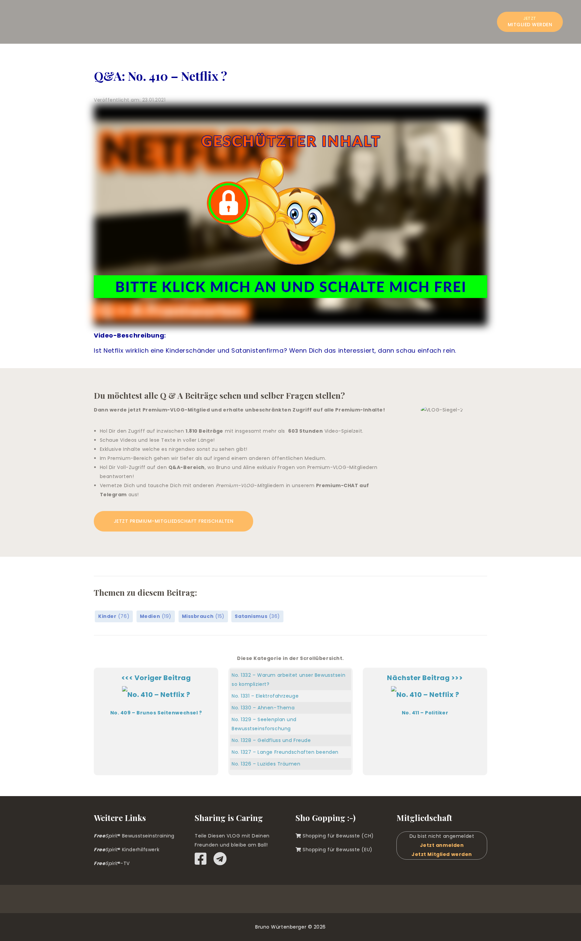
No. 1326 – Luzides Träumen (266, 763)
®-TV (112, 863)
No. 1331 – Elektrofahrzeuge (265, 696)
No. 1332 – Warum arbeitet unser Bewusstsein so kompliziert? (288, 680)
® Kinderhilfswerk (126, 849)
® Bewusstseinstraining (134, 835)
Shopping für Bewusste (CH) (337, 835)
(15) (203, 616)
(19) (155, 616)
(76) (113, 616)
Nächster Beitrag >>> (425, 694)
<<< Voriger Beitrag (156, 694)
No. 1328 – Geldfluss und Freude (271, 740)
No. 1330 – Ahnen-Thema (263, 707)
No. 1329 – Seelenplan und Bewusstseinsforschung (264, 724)
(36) (257, 616)
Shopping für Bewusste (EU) (337, 849)
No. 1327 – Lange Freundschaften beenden (285, 752)
